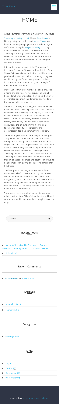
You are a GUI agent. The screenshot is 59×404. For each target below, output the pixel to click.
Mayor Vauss (40, 41)
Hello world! (11, 253)
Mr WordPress (11, 278)
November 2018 (13, 304)
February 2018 (12, 310)
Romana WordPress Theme (36, 398)
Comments (12, 373)
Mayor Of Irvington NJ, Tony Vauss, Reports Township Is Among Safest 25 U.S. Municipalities (25, 247)
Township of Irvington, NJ (16, 38)
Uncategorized (12, 336)
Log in (8, 363)
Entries (10, 368)
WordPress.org (12, 377)
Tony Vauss (42, 38)
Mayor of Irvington (34, 47)
